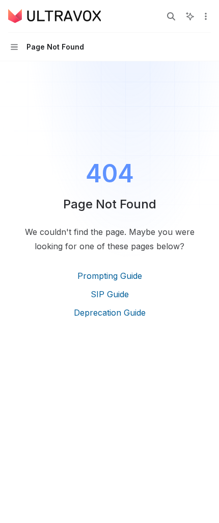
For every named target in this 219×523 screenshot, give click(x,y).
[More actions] (206, 16)
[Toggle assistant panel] (190, 16)
